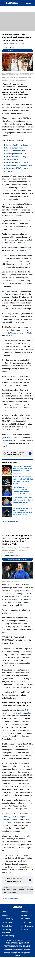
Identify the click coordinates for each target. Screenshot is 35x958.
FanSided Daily (7, 919)
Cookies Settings (8, 936)
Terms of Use (26, 922)
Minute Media (12, 940)
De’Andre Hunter (23, 251)
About (4, 912)
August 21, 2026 (8, 665)
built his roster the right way (19, 596)
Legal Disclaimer (27, 926)
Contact (5, 915)
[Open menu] (3, 3)
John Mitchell (9, 555)
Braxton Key (6, 313)
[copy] (13, 47)
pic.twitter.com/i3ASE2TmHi (13, 660)
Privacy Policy (7, 922)
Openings (24, 912)
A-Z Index (24, 930)
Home (4, 521)
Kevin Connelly (9, 44)
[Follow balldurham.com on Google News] (30, 453)
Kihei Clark (27, 333)
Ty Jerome (6, 291)
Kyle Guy (10, 251)
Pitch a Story (25, 919)
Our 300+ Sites (26, 915)
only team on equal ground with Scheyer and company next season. (17, 816)
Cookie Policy (7, 926)
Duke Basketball (13, 521)
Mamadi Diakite (16, 333)
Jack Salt (8, 336)
